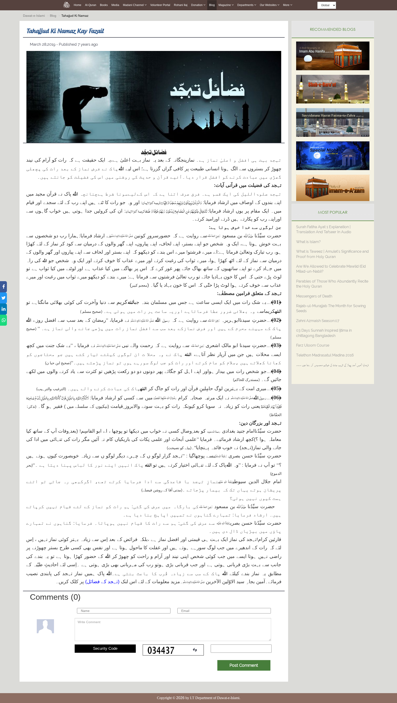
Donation (197, 5)
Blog (212, 5)
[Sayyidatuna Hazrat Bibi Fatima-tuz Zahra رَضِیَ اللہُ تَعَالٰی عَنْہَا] (333, 122)
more (286, 5)
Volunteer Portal (160, 5)
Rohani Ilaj (180, 5)
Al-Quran (90, 5)
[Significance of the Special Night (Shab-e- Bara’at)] (333, 155)
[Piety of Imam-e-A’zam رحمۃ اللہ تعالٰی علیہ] (333, 188)
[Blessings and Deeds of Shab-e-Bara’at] (333, 89)
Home (77, 5)
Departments (245, 5)
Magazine (225, 5)
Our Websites (268, 5)
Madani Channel (134, 5)
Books (104, 5)
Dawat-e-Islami (34, 15)
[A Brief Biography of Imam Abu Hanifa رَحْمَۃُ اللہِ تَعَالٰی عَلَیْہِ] (333, 55)
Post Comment (244, 665)
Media (115, 5)
